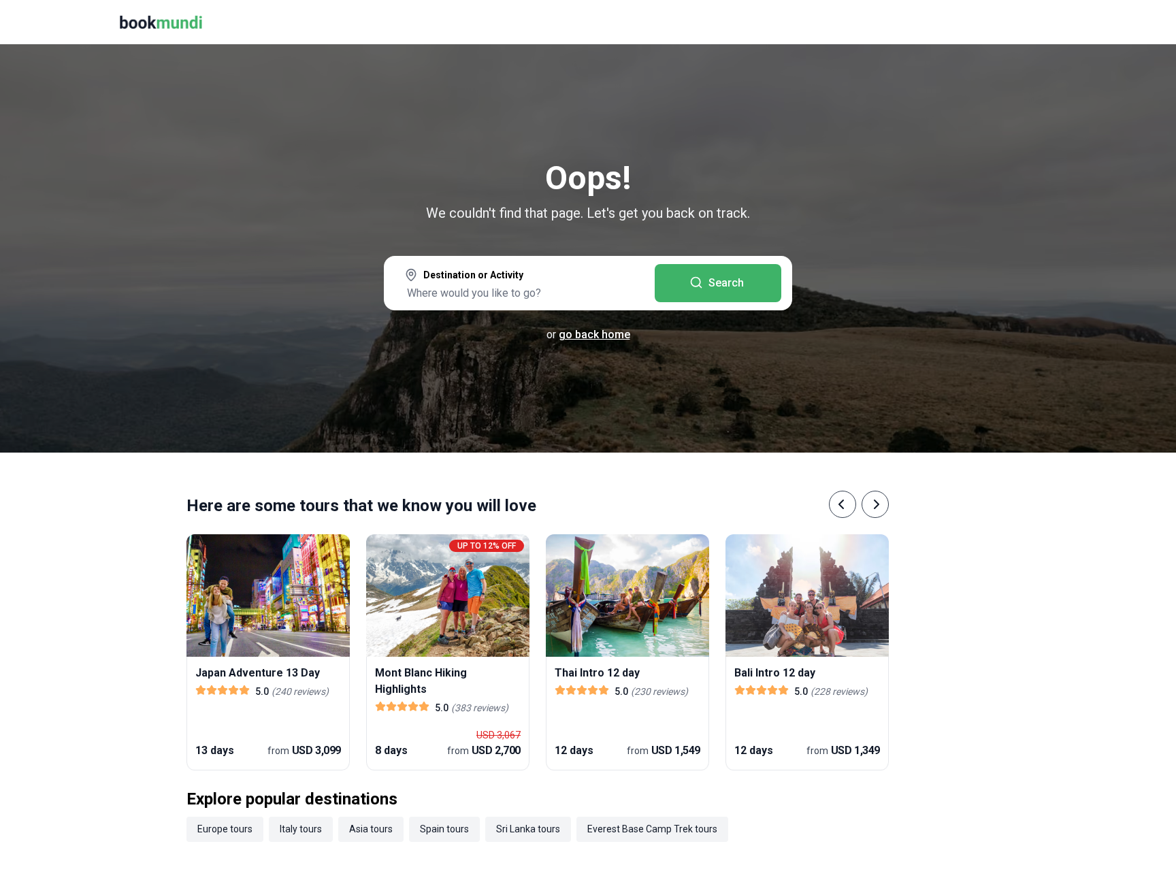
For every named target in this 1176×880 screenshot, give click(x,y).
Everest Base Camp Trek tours (652, 829)
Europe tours (224, 829)
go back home (594, 334)
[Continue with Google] (981, 177)
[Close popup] (1129, 95)
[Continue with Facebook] (937, 177)
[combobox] (519, 284)
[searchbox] (519, 292)
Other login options (1086, 177)
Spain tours (444, 829)
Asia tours (371, 829)
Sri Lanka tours (528, 829)
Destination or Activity (473, 275)
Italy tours (301, 829)
